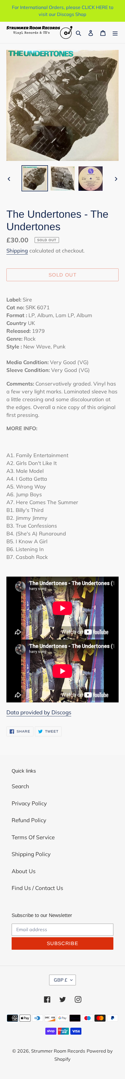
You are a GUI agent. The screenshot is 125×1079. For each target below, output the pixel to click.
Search (20, 786)
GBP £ (60, 980)
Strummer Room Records (58, 1051)
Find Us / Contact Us (37, 887)
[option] (35, 178)
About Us (23, 871)
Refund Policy (29, 820)
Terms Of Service (33, 837)
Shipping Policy (31, 854)
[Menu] (115, 33)
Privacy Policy (29, 803)
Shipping (17, 250)
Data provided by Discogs (38, 712)
